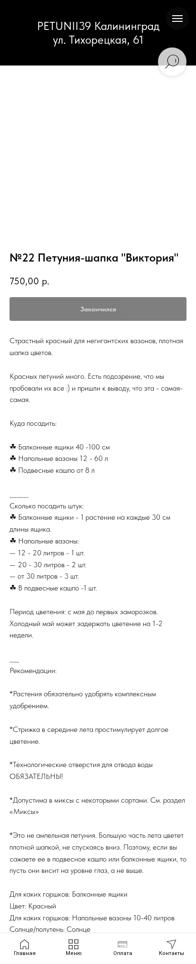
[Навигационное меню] (177, 18)
